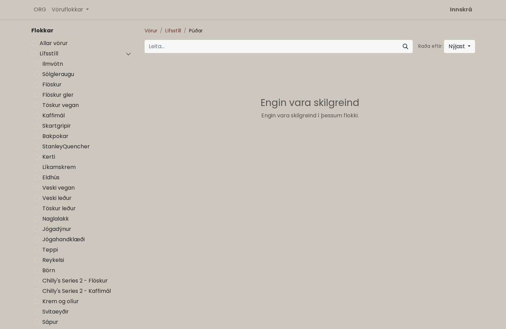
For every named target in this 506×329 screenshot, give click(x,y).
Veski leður (57, 198)
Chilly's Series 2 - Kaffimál (76, 291)
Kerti (48, 157)
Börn (48, 270)
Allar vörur (54, 43)
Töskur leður (59, 208)
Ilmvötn (52, 64)
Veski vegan (58, 188)
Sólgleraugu (58, 74)
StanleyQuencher (66, 146)
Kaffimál (53, 115)
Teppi (50, 250)
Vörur (151, 30)
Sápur (50, 322)
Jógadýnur (56, 229)
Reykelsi (53, 260)
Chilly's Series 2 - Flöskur (75, 281)
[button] (459, 46)
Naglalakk (55, 219)
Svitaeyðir (55, 312)
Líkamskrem (59, 167)
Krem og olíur (60, 301)
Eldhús (51, 177)
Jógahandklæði (63, 239)
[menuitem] (40, 10)
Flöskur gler (58, 95)
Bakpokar (55, 136)
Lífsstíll (49, 53)
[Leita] (405, 46)
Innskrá (461, 9)
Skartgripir (56, 126)
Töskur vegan (60, 105)
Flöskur (52, 84)
